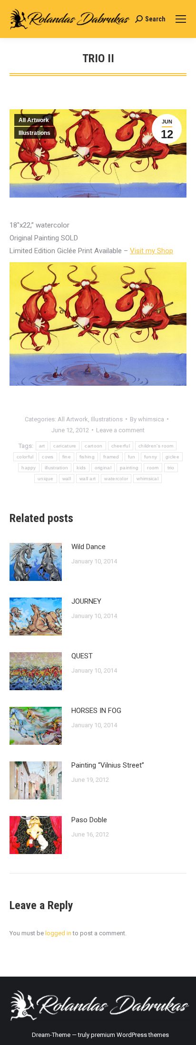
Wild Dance (88, 546)
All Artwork (34, 120)
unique (46, 478)
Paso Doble (89, 820)
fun (132, 456)
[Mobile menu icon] (180, 19)
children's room (156, 445)
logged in (58, 933)
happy (28, 467)
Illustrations (34, 133)
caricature (64, 445)
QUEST (82, 656)
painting (129, 467)
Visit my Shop (151, 251)
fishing (87, 456)
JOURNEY (86, 601)
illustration (57, 467)
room (152, 467)
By (147, 419)
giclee (172, 456)
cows (47, 456)
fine (66, 456)
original (103, 467)
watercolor (116, 478)
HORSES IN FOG (96, 710)
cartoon (93, 445)
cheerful (120, 445)
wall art (87, 478)
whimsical (147, 478)
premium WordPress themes (130, 1034)
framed (111, 456)
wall (66, 478)
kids (81, 467)
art (42, 445)
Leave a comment (120, 430)
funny (150, 456)
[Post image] (36, 562)
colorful (25, 456)
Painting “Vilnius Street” (107, 765)
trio (171, 467)
